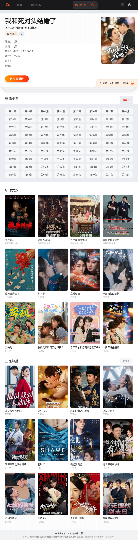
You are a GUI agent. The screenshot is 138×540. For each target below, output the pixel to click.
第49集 (12, 158)
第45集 (77, 150)
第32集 (125, 135)
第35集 (45, 143)
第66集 (28, 174)
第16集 (125, 119)
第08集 (126, 111)
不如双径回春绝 (111, 293)
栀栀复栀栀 (76, 464)
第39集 (109, 143)
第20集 (61, 127)
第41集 (12, 150)
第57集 (12, 166)
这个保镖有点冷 (111, 464)
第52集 (61, 158)
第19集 (44, 127)
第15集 (109, 119)
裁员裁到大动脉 (13, 410)
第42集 (28, 150)
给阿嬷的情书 (12, 293)
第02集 (28, 111)
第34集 (28, 143)
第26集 (28, 135)
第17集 (12, 127)
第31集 (109, 135)
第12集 (60, 119)
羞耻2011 (43, 464)
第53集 (77, 158)
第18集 (28, 127)
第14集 (93, 119)
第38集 (93, 143)
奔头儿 (8, 347)
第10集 (28, 119)
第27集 (44, 135)
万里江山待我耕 (78, 239)
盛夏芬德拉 (109, 410)
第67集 (44, 174)
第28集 (61, 135)
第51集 (44, 158)
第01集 (12, 111)
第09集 (12, 119)
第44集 (61, 150)
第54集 (93, 158)
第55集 (109, 158)
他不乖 (41, 293)
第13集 (77, 119)
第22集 (93, 127)
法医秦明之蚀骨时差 (15, 464)
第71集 (109, 174)
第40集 (126, 143)
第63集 (109, 166)
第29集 (77, 135)
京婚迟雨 (75, 293)
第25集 (12, 135)
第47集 (109, 150)
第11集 (44, 119)
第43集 (45, 150)
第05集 (77, 111)
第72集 (125, 174)
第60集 (61, 166)
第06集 (93, 111)
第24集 (125, 127)
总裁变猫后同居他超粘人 (51, 347)
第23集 (109, 127)
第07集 (109, 111)
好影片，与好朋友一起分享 (114, 83)
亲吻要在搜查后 (111, 239)
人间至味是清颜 (111, 347)
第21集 (77, 127)
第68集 (61, 174)
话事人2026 (44, 239)
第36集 (61, 143)
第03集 (45, 111)
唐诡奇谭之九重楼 (79, 410)
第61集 (77, 166)
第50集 (28, 158)
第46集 (93, 150)
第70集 (93, 174)
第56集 (126, 158)
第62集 (93, 166)
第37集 (77, 143)
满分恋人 (42, 410)
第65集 (12, 174)
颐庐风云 (9, 239)
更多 (125, 360)
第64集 (126, 166)
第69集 (77, 174)
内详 (15, 46)
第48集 (126, 150)
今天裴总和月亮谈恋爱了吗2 (85, 347)
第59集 (45, 166)
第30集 (93, 135)
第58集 (28, 166)
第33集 (12, 143)
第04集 (61, 111)
